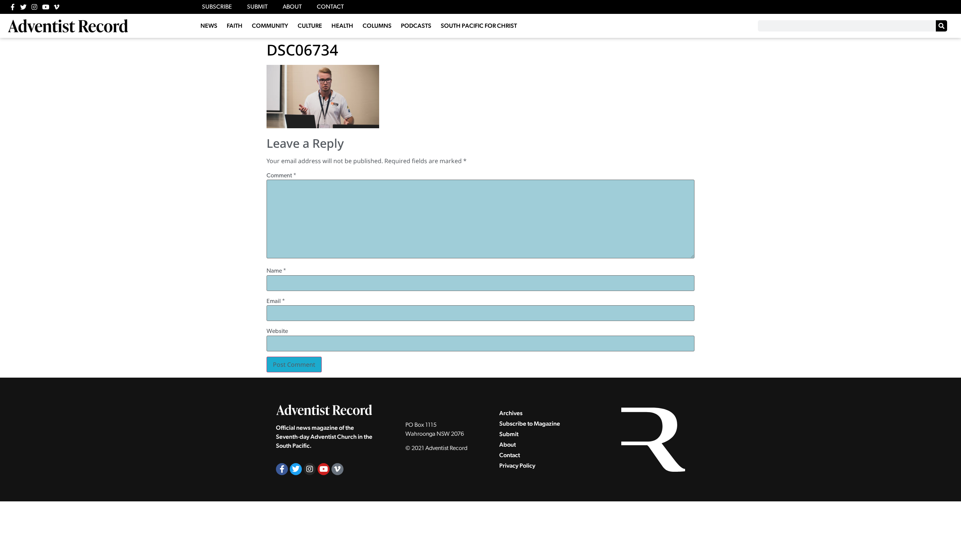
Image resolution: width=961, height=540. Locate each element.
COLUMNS (377, 25)
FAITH (235, 25)
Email (276, 301)
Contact (509, 455)
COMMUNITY (270, 25)
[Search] (941, 26)
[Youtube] (46, 7)
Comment (281, 176)
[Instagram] (34, 7)
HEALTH (342, 25)
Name (276, 271)
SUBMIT (257, 7)
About (507, 444)
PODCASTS (416, 25)
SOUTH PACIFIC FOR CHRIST (479, 25)
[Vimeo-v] (56, 7)
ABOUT (292, 7)
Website (277, 331)
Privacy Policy (517, 465)
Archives (511, 413)
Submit (508, 434)
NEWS (208, 25)
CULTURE (310, 25)
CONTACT (330, 7)
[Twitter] (23, 7)
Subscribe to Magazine (529, 423)
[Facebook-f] (13, 7)
